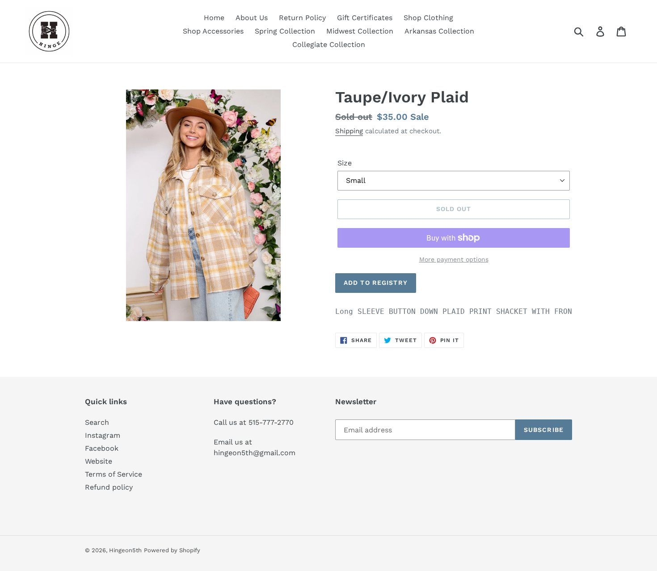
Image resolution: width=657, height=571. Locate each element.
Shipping (349, 131)
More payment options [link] (454, 259)
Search (97, 422)
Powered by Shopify (172, 550)
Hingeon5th (125, 550)
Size (344, 163)
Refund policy (109, 487)
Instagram (102, 435)
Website (98, 461)
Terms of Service (113, 474)
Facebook (101, 448)
